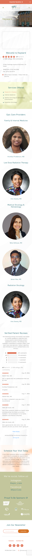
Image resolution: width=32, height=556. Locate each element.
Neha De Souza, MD (8, 407)
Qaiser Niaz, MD (16, 279)
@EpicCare (16, 490)
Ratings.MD (16, 437)
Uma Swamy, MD (16, 199)
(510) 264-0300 (14, 69)
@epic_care (16, 483)
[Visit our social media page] (10, 545)
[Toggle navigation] (3, 7)
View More (16, 431)
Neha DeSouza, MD (16, 243)
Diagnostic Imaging (10, 92)
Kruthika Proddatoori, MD (16, 157)
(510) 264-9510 (10, 71)
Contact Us (19, 541)
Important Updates (15, 2)
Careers (11, 541)
